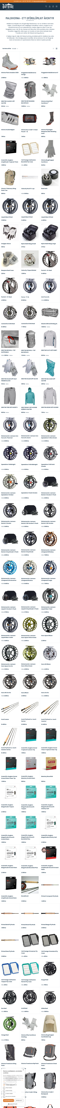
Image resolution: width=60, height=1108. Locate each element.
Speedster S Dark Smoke (29, 493)
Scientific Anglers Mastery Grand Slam (28, 777)
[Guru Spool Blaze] (50, 624)
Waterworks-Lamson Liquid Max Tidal (48, 608)
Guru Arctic (45, 693)
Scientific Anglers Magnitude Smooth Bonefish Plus (27, 837)
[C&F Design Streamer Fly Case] (30, 940)
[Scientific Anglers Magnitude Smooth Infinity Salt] (50, 793)
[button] (53, 6)
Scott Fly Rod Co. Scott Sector (28, 720)
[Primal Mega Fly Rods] (50, 913)
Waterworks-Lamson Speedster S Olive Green (49, 437)
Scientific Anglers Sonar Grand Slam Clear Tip (9, 777)
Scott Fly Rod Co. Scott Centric (48, 720)
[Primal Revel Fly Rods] (30, 913)
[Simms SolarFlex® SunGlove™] (50, 90)
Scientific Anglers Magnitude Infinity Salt (49, 836)
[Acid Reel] (30, 997)
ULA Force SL (45, 297)
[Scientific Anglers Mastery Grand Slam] (30, 765)
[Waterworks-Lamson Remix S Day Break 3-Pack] (10, 539)
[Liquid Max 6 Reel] (30, 206)
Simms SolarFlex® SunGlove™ (47, 102)
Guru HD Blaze (46, 664)
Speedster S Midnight (8, 464)
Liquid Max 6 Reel (27, 217)
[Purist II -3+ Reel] (10, 285)
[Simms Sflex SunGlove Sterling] (30, 1024)
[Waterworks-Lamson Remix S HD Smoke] (50, 510)
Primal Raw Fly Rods (7, 951)
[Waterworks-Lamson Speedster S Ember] (10, 481)
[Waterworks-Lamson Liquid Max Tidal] (50, 596)
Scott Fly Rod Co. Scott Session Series (8, 749)
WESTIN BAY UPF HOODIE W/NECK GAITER (29, 408)
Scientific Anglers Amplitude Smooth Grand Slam (49, 867)
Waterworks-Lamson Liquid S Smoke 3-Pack (8, 608)
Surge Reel (44, 980)
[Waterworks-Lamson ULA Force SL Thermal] (10, 424)
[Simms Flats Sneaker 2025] (10, 61)
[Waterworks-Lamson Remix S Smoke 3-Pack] (50, 481)
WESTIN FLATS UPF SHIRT (49, 350)
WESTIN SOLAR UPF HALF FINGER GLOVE (9, 380)
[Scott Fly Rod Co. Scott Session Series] (10, 736)
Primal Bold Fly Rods (8, 924)
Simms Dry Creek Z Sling (29, 1092)
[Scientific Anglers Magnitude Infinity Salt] (50, 824)
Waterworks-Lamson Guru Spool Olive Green (28, 636)
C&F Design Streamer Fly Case (29, 952)
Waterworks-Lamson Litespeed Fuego (48, 579)
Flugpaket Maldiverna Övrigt (28, 73)
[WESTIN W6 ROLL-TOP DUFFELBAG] (10, 339)
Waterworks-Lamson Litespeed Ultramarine (8, 579)
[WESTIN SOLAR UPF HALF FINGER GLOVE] (10, 367)
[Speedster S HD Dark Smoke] (50, 453)
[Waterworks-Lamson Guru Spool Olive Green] (30, 624)
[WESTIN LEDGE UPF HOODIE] (50, 396)
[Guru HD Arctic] (10, 681)
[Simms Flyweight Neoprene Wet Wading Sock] (50, 118)
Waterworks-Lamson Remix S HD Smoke (48, 522)
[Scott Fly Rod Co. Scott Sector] (30, 708)
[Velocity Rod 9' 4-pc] (30, 177)
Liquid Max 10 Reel (47, 217)
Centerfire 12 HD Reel (8, 324)
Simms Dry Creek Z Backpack (47, 1093)
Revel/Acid (24, 896)
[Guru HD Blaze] (50, 653)
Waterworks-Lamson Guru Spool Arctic (8, 665)
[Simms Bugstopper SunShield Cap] (50, 1023)
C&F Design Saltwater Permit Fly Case (28, 981)
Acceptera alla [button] (8, 1100)
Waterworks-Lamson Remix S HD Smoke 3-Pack (29, 522)
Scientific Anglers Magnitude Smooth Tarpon (27, 807)
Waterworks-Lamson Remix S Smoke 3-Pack (48, 494)
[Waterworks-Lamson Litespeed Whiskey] (50, 539)
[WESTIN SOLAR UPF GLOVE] (30, 367)
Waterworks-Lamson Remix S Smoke (8, 522)
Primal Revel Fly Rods (28, 925)
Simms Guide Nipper (8, 130)
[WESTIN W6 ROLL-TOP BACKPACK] (30, 339)
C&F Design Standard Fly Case (49, 952)
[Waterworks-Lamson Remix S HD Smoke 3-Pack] (30, 510)
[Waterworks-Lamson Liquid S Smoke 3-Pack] (10, 596)
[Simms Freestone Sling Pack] (10, 1052)
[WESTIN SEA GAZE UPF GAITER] (50, 367)
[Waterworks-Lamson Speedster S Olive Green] (50, 424)
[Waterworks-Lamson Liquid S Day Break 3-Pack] (30, 596)
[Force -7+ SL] (30, 286)
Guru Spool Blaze (46, 635)
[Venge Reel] (10, 1023)
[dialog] (13, 1087)
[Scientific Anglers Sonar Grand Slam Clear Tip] (10, 765)
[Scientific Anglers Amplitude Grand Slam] (10, 885)
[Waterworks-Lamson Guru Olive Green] (30, 653)
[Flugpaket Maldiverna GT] (50, 61)
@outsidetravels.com (40, 1)
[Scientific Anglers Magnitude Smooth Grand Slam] (10, 824)
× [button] (23, 1069)
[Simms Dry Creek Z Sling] (30, 1081)
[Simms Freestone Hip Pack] (30, 1052)
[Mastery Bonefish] (50, 765)
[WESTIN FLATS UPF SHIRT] (50, 339)
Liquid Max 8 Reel (7, 217)
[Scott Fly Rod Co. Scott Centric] (50, 708)
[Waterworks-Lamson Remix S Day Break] (30, 538)
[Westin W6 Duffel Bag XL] (50, 312)
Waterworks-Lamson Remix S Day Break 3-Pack (9, 551)
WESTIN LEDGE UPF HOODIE (49, 407)
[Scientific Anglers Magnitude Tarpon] (10, 793)
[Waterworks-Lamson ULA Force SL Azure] (30, 424)
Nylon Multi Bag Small (28, 244)
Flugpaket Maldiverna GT (49, 72)
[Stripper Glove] (10, 232)
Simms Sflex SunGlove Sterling (28, 1036)
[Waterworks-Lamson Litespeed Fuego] (50, 567)
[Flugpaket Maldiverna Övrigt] (30, 61)
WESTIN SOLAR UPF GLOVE (29, 379)
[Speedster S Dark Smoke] (30, 481)
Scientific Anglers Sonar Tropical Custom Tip (29, 749)
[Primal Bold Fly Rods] (10, 913)
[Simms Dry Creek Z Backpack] (50, 1081)
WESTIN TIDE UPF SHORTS (9, 407)
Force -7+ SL (25, 297)
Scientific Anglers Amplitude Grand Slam (9, 897)
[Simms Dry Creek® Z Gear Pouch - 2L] (30, 118)
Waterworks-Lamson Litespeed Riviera (28, 579)
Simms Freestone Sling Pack (8, 1064)
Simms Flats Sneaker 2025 (10, 72)
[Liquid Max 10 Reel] (50, 206)
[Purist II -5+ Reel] (50, 259)
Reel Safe (44, 188)
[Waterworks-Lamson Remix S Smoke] (10, 510)
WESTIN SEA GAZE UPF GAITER (48, 380)
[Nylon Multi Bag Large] (50, 232)
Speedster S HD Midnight (29, 464)
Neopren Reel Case (7, 270)
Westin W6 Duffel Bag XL (49, 324)
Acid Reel (24, 1008)
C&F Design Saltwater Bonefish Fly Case (28, 161)
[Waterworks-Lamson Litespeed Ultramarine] (10, 567)
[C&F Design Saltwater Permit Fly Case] (30, 968)
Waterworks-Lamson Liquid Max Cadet (8, 636)
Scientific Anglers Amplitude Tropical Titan (9, 161)
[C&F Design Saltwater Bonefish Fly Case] (30, 149)
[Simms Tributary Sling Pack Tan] (10, 177)
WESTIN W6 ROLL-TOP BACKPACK (28, 351)
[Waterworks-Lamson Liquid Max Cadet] (10, 624)
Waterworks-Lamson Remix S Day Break (28, 551)
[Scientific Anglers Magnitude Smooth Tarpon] (30, 793)
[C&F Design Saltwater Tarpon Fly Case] (10, 968)
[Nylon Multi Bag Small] (30, 232)
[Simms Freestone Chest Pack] (50, 1052)
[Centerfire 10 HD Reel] (30, 312)
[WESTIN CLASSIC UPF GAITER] (10, 90)
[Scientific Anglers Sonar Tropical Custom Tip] (30, 736)
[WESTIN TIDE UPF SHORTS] (10, 396)
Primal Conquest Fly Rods (49, 896)
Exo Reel (4, 1008)
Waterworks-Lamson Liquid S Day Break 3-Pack (29, 608)
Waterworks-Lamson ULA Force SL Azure (29, 437)
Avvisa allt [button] (19, 1100)
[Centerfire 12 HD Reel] (10, 312)
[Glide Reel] (50, 997)
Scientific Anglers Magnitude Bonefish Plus (29, 867)
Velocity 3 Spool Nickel (28, 270)
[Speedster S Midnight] (10, 453)
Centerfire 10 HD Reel (28, 324)
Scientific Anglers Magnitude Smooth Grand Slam (7, 837)
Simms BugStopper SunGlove (47, 161)
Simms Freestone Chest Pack (49, 1064)
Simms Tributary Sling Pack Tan (8, 189)
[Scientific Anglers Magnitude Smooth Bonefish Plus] (30, 824)
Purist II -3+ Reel (6, 297)
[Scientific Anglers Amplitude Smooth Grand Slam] (50, 854)
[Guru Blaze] (30, 681)
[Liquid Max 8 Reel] (10, 206)
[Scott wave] (10, 708)
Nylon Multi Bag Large (48, 244)
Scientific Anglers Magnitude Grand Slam (9, 866)
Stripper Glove (6, 244)
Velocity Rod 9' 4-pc (28, 189)
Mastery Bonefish (47, 776)
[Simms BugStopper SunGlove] (50, 149)
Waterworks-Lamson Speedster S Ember (8, 494)
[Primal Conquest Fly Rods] (50, 885)
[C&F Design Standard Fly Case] (50, 940)
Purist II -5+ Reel (46, 270)
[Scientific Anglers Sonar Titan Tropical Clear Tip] (50, 736)
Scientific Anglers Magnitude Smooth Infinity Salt (47, 807)
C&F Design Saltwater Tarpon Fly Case (8, 981)
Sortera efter (6, 48)
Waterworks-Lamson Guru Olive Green (28, 665)
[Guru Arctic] (50, 681)
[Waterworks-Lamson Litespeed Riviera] (30, 567)
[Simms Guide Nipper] (10, 118)
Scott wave (5, 719)
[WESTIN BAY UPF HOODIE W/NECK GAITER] (30, 396)
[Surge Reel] (50, 968)
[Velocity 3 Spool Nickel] (30, 259)
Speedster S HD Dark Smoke (48, 465)
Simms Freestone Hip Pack (30, 1063)
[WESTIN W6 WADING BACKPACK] (30, 90)
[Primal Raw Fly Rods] (10, 940)
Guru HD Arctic (6, 693)
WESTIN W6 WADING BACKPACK (27, 102)
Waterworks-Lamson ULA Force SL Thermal (9, 437)
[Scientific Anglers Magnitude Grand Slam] (10, 854)
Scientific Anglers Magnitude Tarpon (7, 806)
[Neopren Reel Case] (10, 259)
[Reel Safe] (50, 177)
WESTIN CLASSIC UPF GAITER (8, 102)
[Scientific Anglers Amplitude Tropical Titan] (10, 149)
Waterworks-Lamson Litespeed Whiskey (48, 551)
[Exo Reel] (10, 997)
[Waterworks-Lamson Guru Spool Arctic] (10, 653)
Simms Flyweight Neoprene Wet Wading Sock (48, 131)
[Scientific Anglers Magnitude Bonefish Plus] (30, 854)
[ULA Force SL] (50, 285)
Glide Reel (44, 1008)
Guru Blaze (24, 693)
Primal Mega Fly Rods (48, 924)
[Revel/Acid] (30, 885)
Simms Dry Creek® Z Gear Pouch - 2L (29, 131)
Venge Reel (5, 1035)
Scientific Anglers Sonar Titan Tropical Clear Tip (49, 749)
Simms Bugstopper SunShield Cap (47, 1036)
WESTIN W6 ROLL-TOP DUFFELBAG (8, 351)
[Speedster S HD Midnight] (30, 453)
